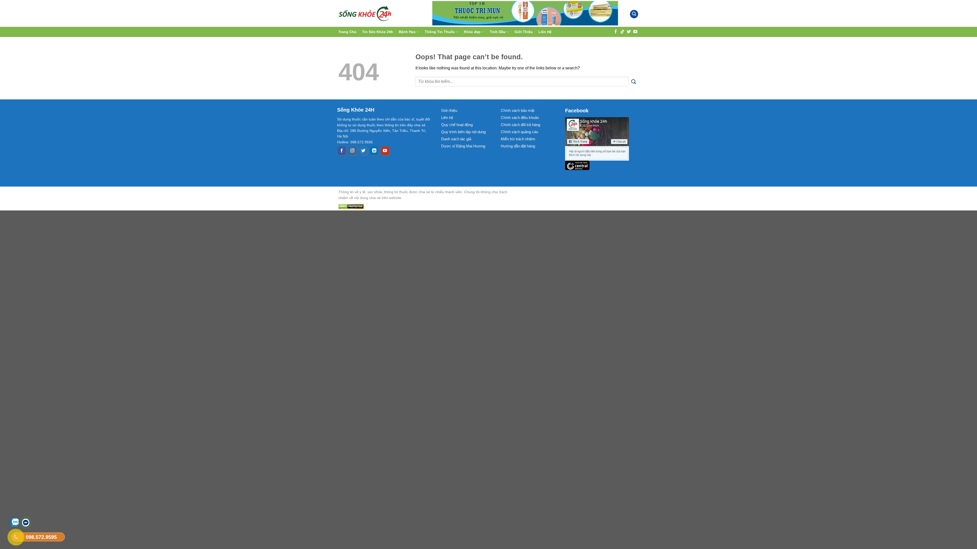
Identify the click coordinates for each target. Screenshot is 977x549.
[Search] (634, 14)
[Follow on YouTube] (635, 31)
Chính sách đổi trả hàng (520, 125)
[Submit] (634, 82)
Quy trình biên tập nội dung (463, 132)
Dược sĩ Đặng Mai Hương (463, 146)
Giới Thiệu (523, 32)
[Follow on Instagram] (352, 150)
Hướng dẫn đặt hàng (518, 146)
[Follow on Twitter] (629, 31)
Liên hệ (447, 117)
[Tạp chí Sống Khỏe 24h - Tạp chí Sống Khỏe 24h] (365, 13)
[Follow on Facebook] (616, 31)
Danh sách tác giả (456, 139)
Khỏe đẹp (472, 32)
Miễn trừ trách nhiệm (518, 139)
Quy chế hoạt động (457, 125)
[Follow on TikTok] (622, 31)
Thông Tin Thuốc (440, 32)
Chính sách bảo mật (517, 110)
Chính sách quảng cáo (519, 132)
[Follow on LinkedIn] (374, 150)
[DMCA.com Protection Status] (427, 206)
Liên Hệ (545, 32)
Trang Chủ (347, 32)
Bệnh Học (407, 32)
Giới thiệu (449, 110)
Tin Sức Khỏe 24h (377, 32)
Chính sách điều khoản (520, 117)
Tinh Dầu (498, 32)
